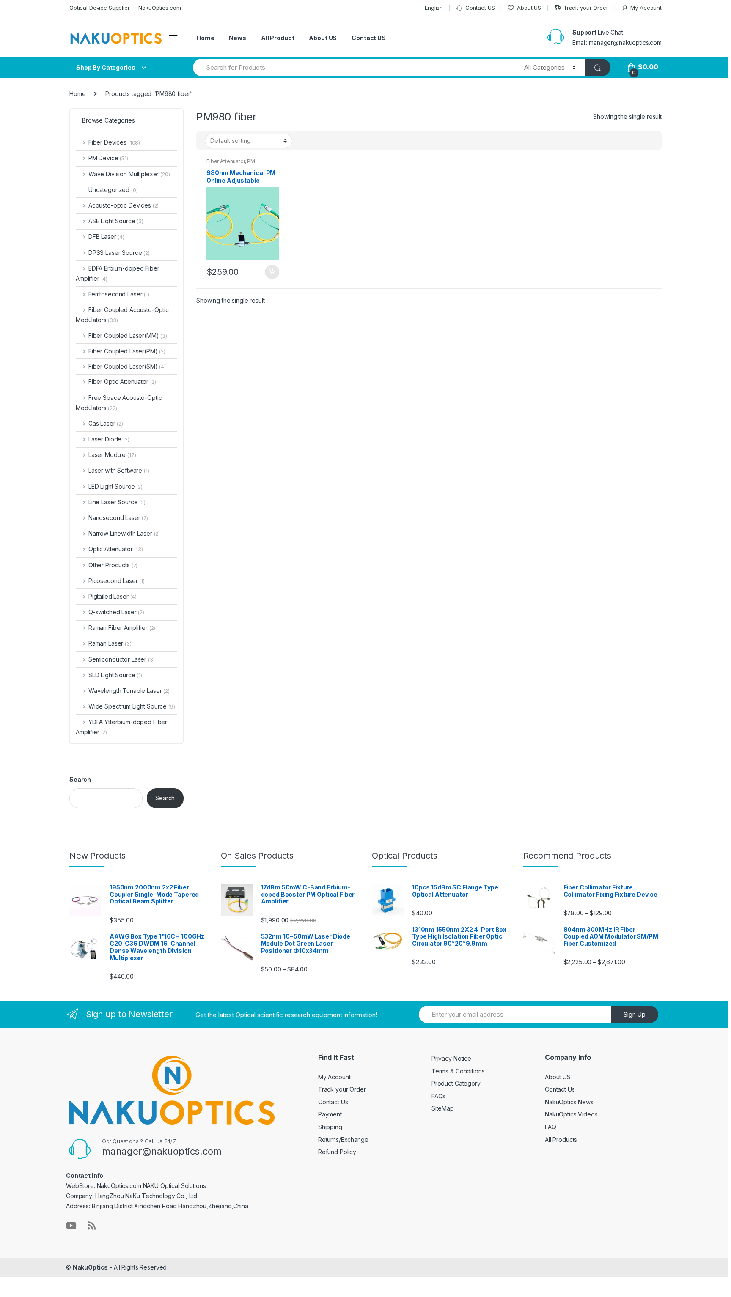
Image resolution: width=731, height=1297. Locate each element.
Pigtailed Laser (112, 596)
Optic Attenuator (115, 549)
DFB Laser (106, 236)
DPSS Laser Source (119, 252)
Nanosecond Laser (118, 517)
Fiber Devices (114, 142)
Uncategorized (113, 189)
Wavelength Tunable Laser (129, 690)
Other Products (112, 565)
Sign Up (635, 1014)
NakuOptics (90, 1267)
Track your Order (585, 7)
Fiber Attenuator (225, 161)
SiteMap (442, 1108)
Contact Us (333, 1101)
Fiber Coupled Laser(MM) (123, 335)
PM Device (108, 157)
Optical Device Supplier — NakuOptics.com (125, 7)
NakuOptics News (569, 1101)
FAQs (438, 1096)
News (237, 37)
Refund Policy (337, 1151)
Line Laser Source (117, 502)
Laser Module (112, 454)
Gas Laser (105, 423)
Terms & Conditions (457, 1071)
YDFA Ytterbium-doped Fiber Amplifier (121, 727)
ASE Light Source (115, 220)
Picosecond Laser (116, 580)
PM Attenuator (230, 164)
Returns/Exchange (343, 1139)
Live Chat (610, 32)
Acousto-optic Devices (123, 205)
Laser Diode (108, 439)
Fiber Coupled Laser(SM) (123, 366)
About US (529, 7)
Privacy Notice (451, 1058)
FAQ (550, 1126)
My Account (646, 7)
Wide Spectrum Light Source (131, 706)
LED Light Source (115, 486)
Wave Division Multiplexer (129, 174)
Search (80, 779)
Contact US (480, 7)
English (434, 7)
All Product (277, 37)
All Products (561, 1139)
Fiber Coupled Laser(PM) (123, 351)
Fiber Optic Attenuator (122, 381)
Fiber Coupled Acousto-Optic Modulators (122, 314)
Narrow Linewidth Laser (124, 533)
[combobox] (353, 67)
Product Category (456, 1083)
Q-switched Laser (116, 612)
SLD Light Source (115, 675)
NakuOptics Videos (571, 1114)
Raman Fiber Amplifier (121, 627)
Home (205, 37)
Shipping (330, 1126)
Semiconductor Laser (121, 659)
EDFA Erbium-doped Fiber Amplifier (117, 273)
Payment (330, 1114)
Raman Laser (110, 643)
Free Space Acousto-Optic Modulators (119, 402)
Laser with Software (118, 470)
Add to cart (271, 272)
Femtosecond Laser (118, 294)
